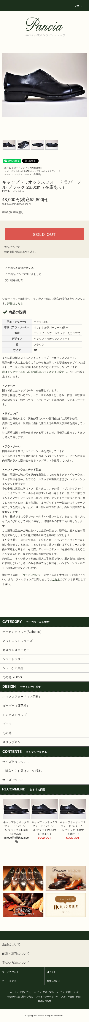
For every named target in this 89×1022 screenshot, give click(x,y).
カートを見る (9, 980)
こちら (56, 579)
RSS (40, 1000)
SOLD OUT (44, 234)
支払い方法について (29, 992)
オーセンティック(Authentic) (28, 167)
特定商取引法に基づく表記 (19, 251)
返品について (12, 247)
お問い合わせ (54, 980)
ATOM (48, 1000)
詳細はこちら (15, 303)
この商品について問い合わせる (23, 274)
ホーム (7, 167)
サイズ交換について (16, 761)
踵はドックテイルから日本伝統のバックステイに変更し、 (36, 371)
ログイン (51, 971)
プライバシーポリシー (47, 996)
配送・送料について (52, 992)
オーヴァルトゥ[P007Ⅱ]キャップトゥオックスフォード (33, 171)
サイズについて (13, 779)
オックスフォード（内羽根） (28, 174)
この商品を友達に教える (19, 268)
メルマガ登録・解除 (71, 996)
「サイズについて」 (32, 574)
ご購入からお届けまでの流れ (22, 770)
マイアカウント (10, 971)
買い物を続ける (14, 280)
